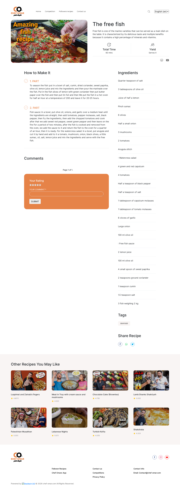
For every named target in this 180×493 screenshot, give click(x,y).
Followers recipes (66, 11)
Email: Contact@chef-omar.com (147, 473)
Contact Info (138, 469)
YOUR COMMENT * (37, 189)
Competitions (98, 473)
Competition (50, 11)
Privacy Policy (99, 477)
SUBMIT (35, 201)
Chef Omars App (59, 473)
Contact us (81, 11)
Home (38, 11)
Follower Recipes (59, 469)
